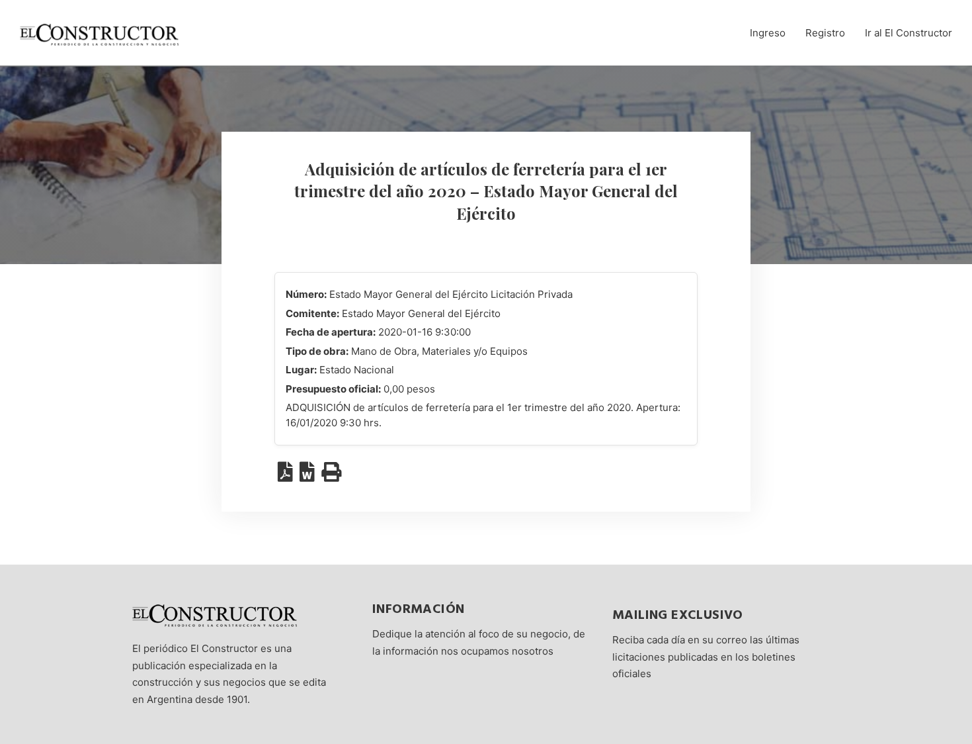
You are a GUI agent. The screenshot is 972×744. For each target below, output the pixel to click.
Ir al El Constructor (908, 32)
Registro (825, 32)
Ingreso (768, 32)
